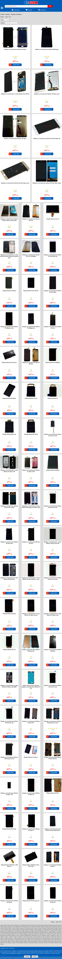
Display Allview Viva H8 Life (31, 290)
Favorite (30, 10)
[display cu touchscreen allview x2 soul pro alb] (53, 684)
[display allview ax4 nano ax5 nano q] (9, 863)
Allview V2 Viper (33, 936)
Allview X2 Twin (11, 941)
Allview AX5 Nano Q (56, 926)
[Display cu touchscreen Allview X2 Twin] (52, 343)
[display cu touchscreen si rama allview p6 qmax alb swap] (9, 684)
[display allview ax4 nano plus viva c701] (31, 863)
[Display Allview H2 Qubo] (9, 415)
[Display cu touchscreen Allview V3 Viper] (15, 155)
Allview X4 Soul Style (49, 942)
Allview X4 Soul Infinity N (17, 942)
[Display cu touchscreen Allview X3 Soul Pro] (31, 738)
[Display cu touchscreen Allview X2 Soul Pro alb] (52, 702)
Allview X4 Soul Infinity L (5, 942)
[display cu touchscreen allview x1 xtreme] (9, 899)
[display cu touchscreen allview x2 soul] (31, 540)
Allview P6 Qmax (7, 934)
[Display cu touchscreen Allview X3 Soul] (52, 881)
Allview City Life (29, 928)
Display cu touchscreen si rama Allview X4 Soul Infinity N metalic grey (9, 256)
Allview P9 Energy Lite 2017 (13, 935)
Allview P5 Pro (54, 931)
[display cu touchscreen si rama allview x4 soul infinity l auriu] (31, 576)
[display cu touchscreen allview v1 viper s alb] (31, 468)
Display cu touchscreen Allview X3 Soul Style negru (47, 183)
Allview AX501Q (4, 928)
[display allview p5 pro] (53, 791)
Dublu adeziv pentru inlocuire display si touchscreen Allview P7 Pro (31, 687)
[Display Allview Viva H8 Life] (31, 307)
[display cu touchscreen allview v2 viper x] (31, 827)
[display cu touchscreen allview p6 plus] (31, 361)
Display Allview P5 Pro (53, 793)
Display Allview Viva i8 (53, 219)
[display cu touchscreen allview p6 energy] (47, 48)
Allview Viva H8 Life (49, 938)
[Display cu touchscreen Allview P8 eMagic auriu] (9, 343)
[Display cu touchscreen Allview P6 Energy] (46, 66)
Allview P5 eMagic (39, 931)
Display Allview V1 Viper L (31, 757)
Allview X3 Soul (19, 941)
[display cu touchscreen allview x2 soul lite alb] (53, 432)
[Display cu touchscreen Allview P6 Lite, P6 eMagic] (31, 271)
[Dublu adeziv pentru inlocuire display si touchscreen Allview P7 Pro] (31, 702)
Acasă (2, 14)
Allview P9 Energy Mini (25, 935)
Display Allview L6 (53, 398)
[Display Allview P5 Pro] (52, 810)
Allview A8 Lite (19, 926)
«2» (10, 16)
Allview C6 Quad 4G (20, 928)
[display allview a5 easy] (9, 612)
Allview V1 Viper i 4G (56, 935)
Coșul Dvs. (43, 10)
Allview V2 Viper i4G (51, 936)
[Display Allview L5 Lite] (31, 415)
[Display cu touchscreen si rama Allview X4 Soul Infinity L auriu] (31, 594)
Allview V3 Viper (31, 938)
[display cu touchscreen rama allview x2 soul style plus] (53, 827)
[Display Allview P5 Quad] (9, 307)
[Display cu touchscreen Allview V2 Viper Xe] (31, 810)
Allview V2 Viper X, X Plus (10, 938)
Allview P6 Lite (45, 932)
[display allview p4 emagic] (53, 361)
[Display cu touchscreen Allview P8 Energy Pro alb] (9, 774)
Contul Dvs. (16, 10)
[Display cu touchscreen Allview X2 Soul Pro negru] (9, 523)
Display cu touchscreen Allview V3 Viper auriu (46, 94)
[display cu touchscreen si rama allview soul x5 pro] (15, 92)
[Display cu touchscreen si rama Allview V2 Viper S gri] (52, 630)
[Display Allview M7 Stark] (31, 451)
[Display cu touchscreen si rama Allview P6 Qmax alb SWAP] (9, 702)
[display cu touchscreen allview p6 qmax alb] (31, 648)
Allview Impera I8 (17, 929)
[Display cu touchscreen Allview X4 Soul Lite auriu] (52, 594)
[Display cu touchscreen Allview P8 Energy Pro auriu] (52, 738)
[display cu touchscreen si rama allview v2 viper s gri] (53, 612)
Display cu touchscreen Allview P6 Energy (46, 49)
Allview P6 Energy (18, 932)
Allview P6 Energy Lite (28, 932)
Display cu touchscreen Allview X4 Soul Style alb (46, 138)
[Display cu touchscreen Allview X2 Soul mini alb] (52, 523)
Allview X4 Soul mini (38, 942)
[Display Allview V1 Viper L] (31, 774)
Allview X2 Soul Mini (41, 939)
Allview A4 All (3, 925)
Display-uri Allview (16, 14)
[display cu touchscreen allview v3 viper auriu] (47, 92)
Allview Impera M (25, 929)
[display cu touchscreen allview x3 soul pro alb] (9, 719)
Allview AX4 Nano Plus (46, 926)
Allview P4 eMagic (20, 931)
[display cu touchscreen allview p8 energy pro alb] (9, 755)
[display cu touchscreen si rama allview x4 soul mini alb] (53, 540)
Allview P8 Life (43, 934)
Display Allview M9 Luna (9, 434)
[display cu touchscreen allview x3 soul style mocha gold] (9, 217)
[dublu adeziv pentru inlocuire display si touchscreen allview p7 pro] (31, 684)
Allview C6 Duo (11, 928)
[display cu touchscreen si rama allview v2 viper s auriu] (31, 612)
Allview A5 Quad (40, 925)
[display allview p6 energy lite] (31, 899)
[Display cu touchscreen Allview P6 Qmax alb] (31, 666)
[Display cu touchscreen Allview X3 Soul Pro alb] (9, 738)
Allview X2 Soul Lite (31, 939)
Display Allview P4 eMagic (53, 362)
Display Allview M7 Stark (31, 434)
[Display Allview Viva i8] (52, 236)
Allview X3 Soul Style (48, 941)
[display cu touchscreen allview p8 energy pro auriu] (53, 719)
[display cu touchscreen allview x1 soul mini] (53, 289)
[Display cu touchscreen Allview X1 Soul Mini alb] (52, 271)
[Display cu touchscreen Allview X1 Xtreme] (9, 917)
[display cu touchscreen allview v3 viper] (15, 137)
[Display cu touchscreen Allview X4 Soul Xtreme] (52, 774)
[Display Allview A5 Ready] (9, 845)
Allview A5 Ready (48, 925)
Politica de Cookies (16, 953)
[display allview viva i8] (53, 217)
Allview (7, 14)
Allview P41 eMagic (29, 931)
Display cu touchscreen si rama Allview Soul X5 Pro (15, 94)
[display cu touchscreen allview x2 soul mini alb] (53, 504)
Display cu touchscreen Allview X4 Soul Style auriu (15, 183)
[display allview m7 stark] (31, 432)
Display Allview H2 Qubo (9, 398)
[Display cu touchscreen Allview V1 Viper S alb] (31, 487)
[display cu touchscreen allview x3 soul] (53, 863)
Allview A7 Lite (11, 926)
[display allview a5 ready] (9, 827)
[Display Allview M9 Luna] (9, 451)
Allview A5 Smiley (57, 925)
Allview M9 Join (3, 931)
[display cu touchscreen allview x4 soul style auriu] (15, 181)
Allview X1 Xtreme (14, 939)
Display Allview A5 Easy (9, 613)
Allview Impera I (8, 929)
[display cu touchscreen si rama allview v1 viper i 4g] (9, 468)
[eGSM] (31, 3)
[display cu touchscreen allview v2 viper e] (53, 899)
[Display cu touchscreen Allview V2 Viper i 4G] (9, 810)
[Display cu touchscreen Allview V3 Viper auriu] (46, 110)
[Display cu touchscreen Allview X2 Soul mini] (9, 558)
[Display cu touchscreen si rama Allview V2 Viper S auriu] (31, 630)
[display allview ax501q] (53, 468)
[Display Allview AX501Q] (52, 487)
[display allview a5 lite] (9, 648)
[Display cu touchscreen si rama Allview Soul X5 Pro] (15, 110)
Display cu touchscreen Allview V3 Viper (15, 138)
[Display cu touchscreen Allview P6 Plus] (31, 379)
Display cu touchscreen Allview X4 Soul (15, 49)
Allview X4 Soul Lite (28, 942)
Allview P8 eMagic (23, 934)
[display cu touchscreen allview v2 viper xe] (31, 791)
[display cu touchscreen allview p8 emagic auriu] (9, 325)
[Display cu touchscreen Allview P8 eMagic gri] (31, 343)
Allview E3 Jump (37, 928)
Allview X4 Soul (57, 941)
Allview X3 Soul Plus (28, 941)
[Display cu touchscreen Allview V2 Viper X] (31, 845)
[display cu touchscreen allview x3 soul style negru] (47, 181)
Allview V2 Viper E (42, 936)
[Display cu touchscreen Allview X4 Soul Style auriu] (15, 200)
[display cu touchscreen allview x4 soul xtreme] (53, 755)
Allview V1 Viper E (46, 935)
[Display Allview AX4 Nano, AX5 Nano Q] (9, 881)
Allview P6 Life (37, 932)
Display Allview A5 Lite (9, 649)
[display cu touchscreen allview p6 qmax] (53, 648)
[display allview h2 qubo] (9, 397)
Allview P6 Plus (52, 932)
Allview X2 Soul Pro (51, 939)
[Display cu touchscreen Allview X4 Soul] (15, 66)
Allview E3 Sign (45, 928)
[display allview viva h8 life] (31, 289)
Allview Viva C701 (40, 938)
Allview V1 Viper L (4, 936)
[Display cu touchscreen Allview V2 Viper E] (52, 917)
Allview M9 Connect (56, 929)
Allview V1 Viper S (14, 936)
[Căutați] (50, 6)
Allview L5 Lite (33, 929)
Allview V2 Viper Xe (21, 938)
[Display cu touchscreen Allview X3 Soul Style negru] (46, 200)
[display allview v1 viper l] (31, 755)
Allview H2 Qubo (54, 928)
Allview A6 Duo (3, 926)
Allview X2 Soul (22, 939)
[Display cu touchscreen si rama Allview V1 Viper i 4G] (9, 487)
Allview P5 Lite (47, 931)
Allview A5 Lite (33, 925)
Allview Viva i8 (58, 938)
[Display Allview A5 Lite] (9, 666)
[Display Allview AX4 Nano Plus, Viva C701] (31, 881)
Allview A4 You (18, 925)
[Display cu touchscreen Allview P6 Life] (31, 236)
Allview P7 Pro (15, 934)
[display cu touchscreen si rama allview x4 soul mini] (9, 576)
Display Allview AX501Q (52, 470)
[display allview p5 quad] (9, 289)
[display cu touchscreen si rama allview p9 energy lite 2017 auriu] (31, 504)
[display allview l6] (53, 397)
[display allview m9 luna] (9, 432)
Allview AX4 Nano (36, 926)
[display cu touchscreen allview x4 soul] (15, 48)
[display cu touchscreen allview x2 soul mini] (9, 540)
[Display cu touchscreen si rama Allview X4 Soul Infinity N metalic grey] (9, 271)
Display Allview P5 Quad (9, 290)
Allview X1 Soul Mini (5, 939)
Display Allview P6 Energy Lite (31, 900)
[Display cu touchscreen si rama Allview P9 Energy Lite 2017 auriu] (31, 523)
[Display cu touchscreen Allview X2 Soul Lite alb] (52, 451)
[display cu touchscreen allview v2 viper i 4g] (9, 791)
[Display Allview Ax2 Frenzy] (9, 379)
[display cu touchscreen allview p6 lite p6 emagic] (31, 253)
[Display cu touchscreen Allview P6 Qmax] (52, 666)
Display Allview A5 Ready (9, 829)
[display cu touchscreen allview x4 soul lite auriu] (53, 576)
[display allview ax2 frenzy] (9, 361)
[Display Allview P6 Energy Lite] (31, 917)
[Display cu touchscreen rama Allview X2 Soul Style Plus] (52, 845)
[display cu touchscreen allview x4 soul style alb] (47, 137)
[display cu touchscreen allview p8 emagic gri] (31, 325)
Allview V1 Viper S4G (23, 936)
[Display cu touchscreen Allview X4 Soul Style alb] (46, 155)
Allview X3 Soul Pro (38, 941)
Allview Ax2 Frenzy (27, 926)
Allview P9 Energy (52, 934)
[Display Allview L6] (52, 415)
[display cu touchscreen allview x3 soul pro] (31, 719)
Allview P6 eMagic (9, 932)
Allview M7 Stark (47, 929)
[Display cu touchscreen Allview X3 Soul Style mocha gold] (9, 236)
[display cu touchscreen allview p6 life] (31, 217)
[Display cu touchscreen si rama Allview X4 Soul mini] (9, 594)
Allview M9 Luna (12, 931)
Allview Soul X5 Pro (36, 935)
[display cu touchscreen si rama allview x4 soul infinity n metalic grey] (9, 253)
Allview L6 (40, 929)
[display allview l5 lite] (31, 397)
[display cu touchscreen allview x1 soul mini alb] (53, 253)
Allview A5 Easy (25, 925)
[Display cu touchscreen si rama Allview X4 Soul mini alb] (52, 558)
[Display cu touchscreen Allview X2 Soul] (31, 558)
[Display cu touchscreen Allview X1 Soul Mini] (52, 307)
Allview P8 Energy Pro (34, 934)
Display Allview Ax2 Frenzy (9, 362)
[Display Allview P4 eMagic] (52, 379)
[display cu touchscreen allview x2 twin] (53, 325)
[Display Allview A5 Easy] (9, 630)
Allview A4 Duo (10, 925)
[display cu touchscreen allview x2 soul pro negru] (9, 504)
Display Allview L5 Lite (31, 398)
